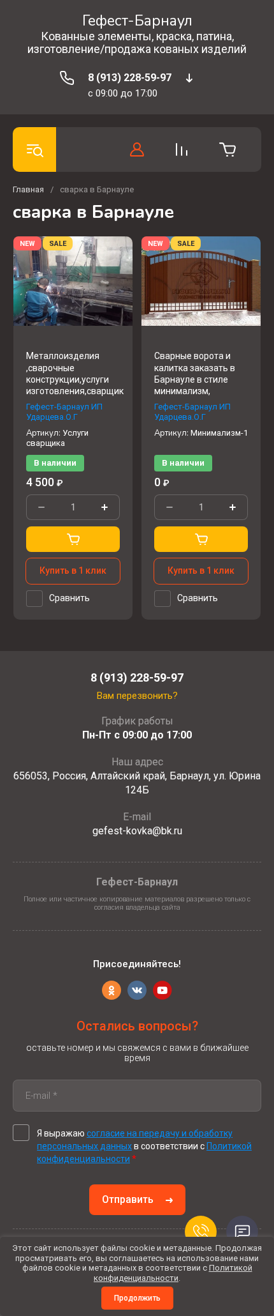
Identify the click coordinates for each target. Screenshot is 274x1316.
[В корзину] (73, 539)
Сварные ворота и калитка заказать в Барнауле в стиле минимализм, (194, 373)
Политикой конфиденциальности (173, 1273)
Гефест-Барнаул (137, 21)
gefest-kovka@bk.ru (137, 831)
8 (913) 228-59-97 (129, 78)
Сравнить (69, 598)
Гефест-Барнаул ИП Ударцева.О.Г (64, 412)
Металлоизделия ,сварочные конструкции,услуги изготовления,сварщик (75, 373)
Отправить (128, 1199)
